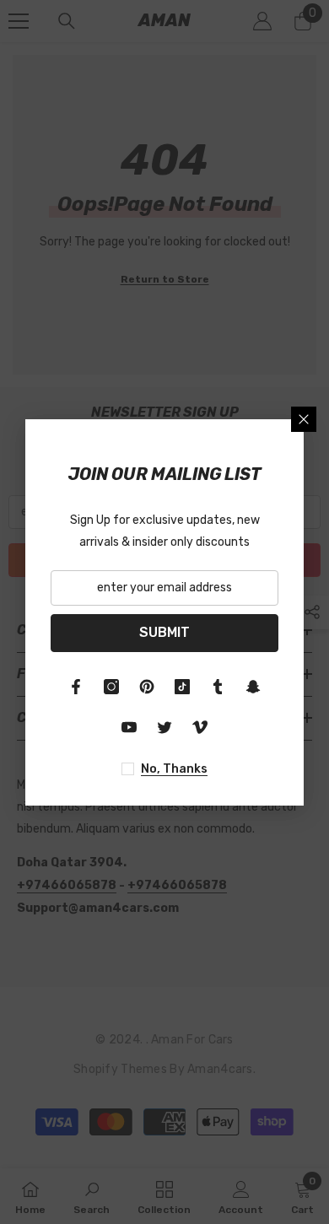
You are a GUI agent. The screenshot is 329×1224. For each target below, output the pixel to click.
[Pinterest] (146, 686)
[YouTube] (129, 727)
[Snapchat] (253, 686)
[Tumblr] (217, 686)
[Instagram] (111, 686)
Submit (164, 632)
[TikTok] (182, 686)
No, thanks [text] (174, 769)
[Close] (303, 419)
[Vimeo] (200, 727)
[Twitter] (164, 727)
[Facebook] (76, 686)
